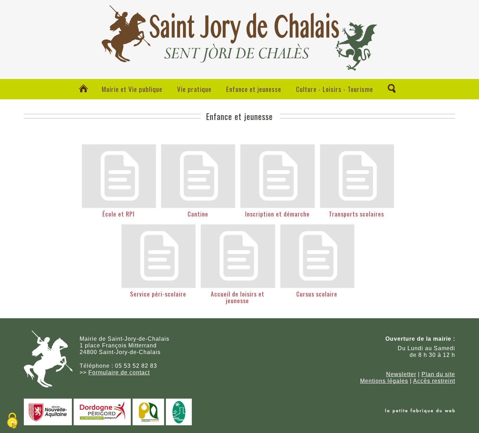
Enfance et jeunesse (253, 89)
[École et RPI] (119, 176)
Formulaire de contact (119, 372)
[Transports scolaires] (357, 176)
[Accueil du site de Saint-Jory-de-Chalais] (239, 65)
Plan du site (438, 374)
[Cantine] (198, 176)
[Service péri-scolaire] (158, 256)
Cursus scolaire (316, 293)
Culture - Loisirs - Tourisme (334, 89)
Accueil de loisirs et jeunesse (237, 297)
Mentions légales (384, 381)
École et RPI (118, 213)
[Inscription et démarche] (277, 176)
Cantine (198, 213)
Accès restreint (434, 381)
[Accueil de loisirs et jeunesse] (238, 256)
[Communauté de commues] (148, 423)
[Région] (48, 423)
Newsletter (401, 374)
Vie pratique (194, 89)
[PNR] (179, 423)
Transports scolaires (356, 213)
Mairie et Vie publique (132, 89)
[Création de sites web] (420, 411)
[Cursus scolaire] (317, 256)
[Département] (102, 423)
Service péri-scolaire (158, 293)
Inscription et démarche (277, 213)
